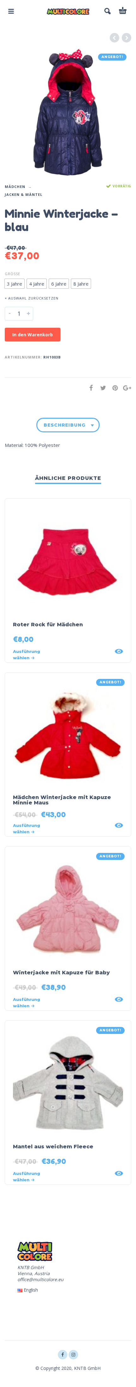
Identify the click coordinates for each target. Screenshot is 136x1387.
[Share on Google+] (125, 387)
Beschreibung (64, 425)
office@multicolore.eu (40, 1279)
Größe (12, 273)
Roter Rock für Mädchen (48, 625)
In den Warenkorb (32, 335)
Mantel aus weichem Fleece (53, 1147)
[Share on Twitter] (101, 387)
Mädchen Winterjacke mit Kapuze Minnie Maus (62, 800)
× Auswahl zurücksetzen (32, 298)
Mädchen (15, 186)
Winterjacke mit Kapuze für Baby (61, 973)
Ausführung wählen (26, 654)
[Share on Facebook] (89, 387)
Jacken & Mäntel (23, 194)
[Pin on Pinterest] (113, 387)
